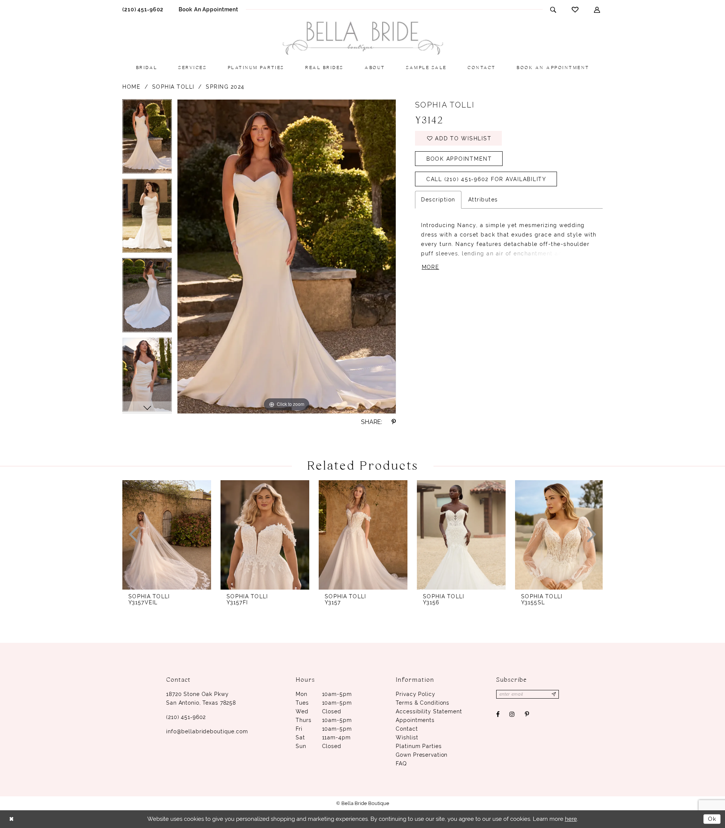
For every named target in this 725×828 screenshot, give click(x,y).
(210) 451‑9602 (186, 717)
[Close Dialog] (12, 819)
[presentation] (166, 535)
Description (438, 200)
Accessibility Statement (429, 711)
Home (131, 87)
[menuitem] (143, 9)
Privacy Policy (415, 694)
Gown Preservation (421, 755)
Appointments (415, 720)
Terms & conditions (422, 703)
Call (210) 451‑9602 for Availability (486, 179)
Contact (407, 729)
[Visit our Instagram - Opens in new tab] (512, 714)
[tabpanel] (147, 139)
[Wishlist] (575, 9)
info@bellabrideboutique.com (207, 731)
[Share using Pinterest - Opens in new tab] (394, 422)
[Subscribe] (554, 694)
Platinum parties (418, 746)
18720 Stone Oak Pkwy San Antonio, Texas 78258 (201, 698)
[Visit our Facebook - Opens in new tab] (498, 714)
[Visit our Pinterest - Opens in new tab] (526, 714)
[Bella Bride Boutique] (362, 38)
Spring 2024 (225, 87)
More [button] (430, 267)
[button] (597, 9)
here (571, 819)
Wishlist (407, 737)
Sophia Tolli (173, 87)
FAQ (401, 763)
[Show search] (553, 9)
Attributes (483, 200)
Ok (712, 819)
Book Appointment (459, 159)
